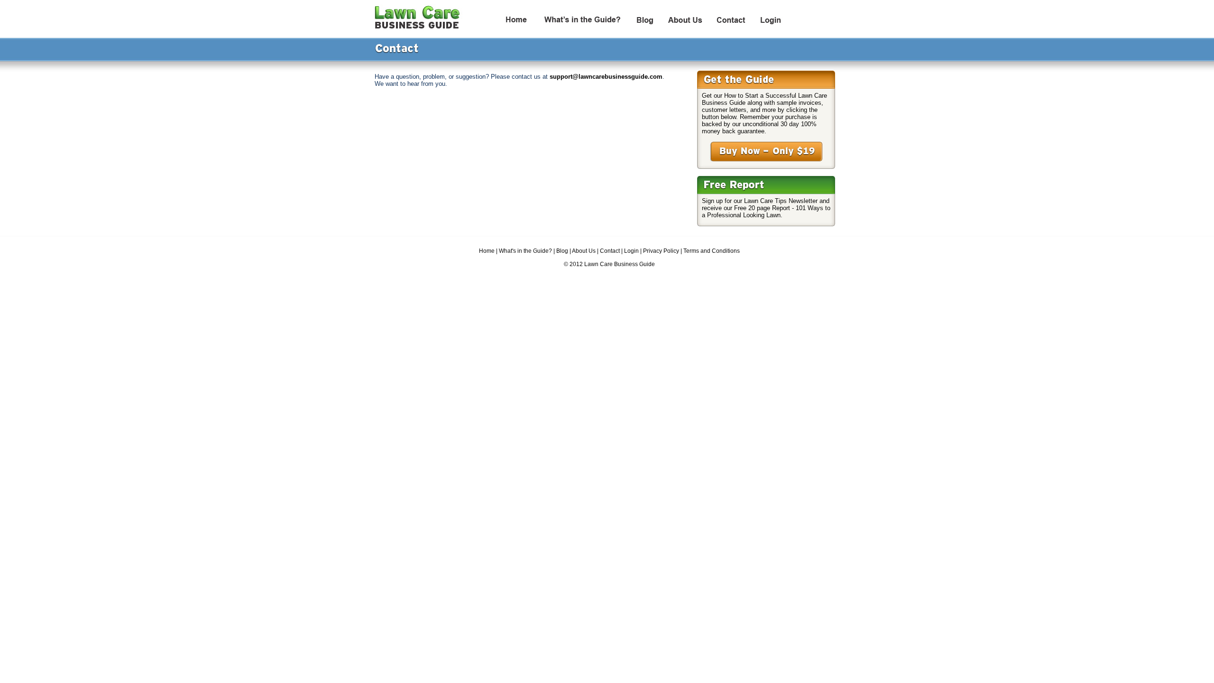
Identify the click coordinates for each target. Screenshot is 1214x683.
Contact (610, 251)
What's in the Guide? (525, 251)
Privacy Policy (661, 251)
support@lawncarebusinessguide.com (606, 76)
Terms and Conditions (711, 251)
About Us (584, 251)
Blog (562, 251)
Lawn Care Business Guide (619, 264)
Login (631, 251)
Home (487, 251)
